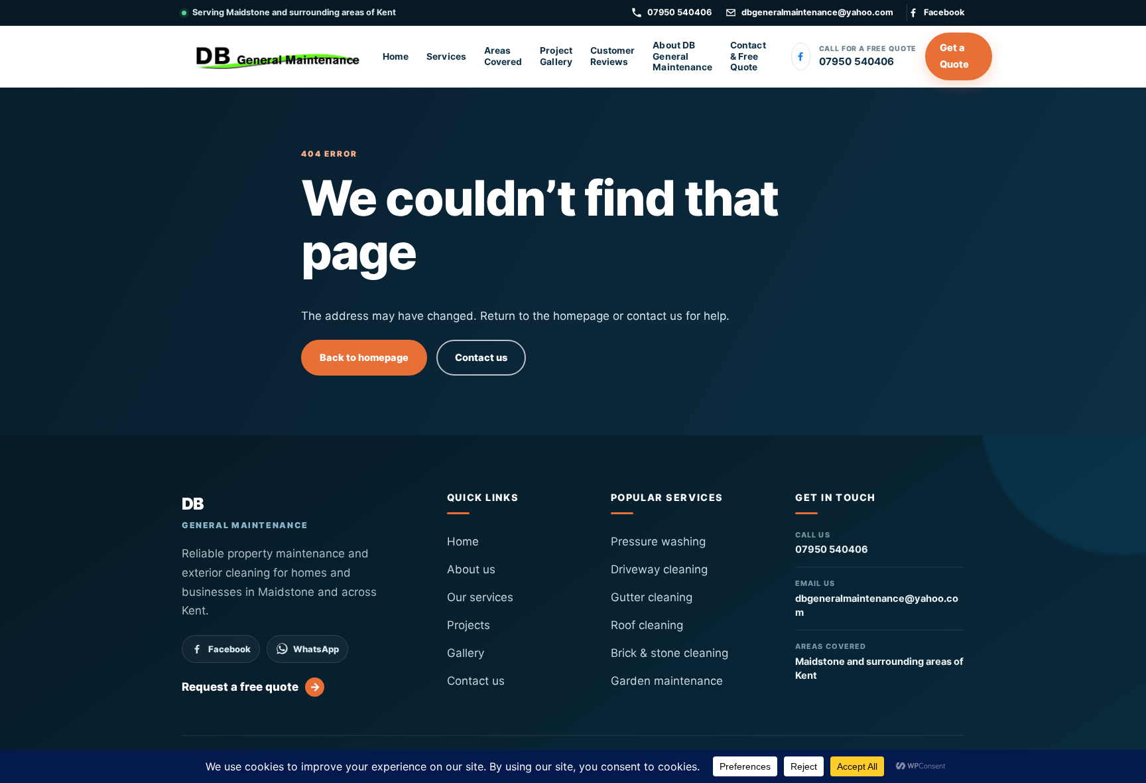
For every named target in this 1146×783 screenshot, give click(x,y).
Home (396, 56)
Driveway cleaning (659, 569)
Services (446, 56)
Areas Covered (503, 56)
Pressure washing (658, 541)
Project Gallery (556, 56)
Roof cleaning (647, 625)
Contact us (481, 358)
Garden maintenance (667, 680)
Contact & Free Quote (747, 56)
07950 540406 (679, 12)
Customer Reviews (612, 56)
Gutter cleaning (651, 597)
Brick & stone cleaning (669, 653)
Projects (468, 625)
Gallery (465, 653)
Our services (480, 597)
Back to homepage (364, 358)
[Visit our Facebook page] (800, 56)
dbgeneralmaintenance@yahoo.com (817, 12)
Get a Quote (954, 56)
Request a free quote (251, 686)
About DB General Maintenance (682, 56)
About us (471, 569)
